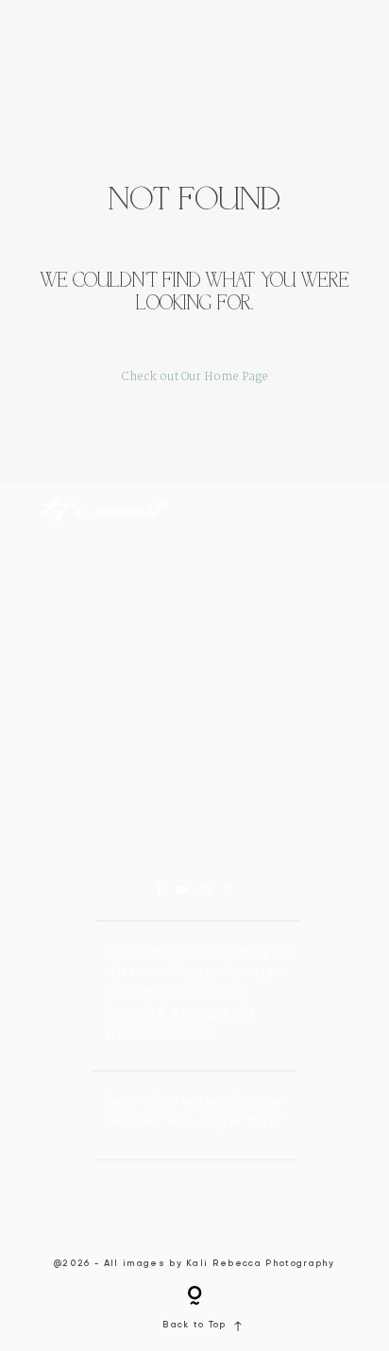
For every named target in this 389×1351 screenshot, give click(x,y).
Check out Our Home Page (195, 377)
